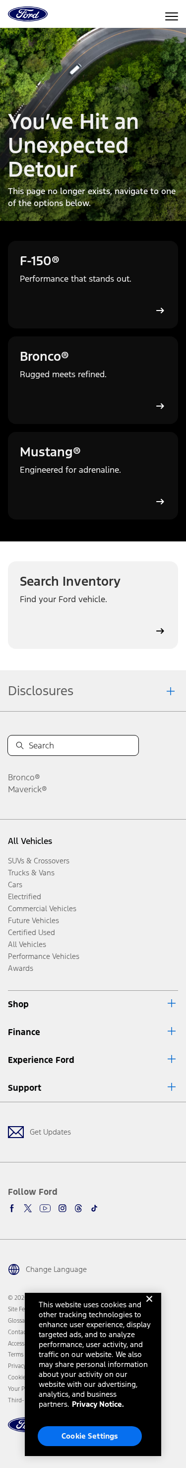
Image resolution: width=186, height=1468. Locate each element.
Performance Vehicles (43, 956)
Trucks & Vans (31, 872)
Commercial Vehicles (42, 908)
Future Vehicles (33, 920)
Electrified (24, 896)
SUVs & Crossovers (38, 860)
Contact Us (22, 1332)
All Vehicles (30, 841)
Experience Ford (41, 1059)
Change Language (56, 1269)
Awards (20, 968)
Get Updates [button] (50, 1132)
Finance (24, 1032)
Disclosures (40, 691)
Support (24, 1087)
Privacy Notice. (98, 1404)
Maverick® (27, 789)
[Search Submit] (20, 745)
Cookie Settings (90, 1436)
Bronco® (24, 777)
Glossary (19, 1320)
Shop (18, 1004)
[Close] (149, 1307)
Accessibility (23, 1343)
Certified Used (31, 932)
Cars (15, 884)
